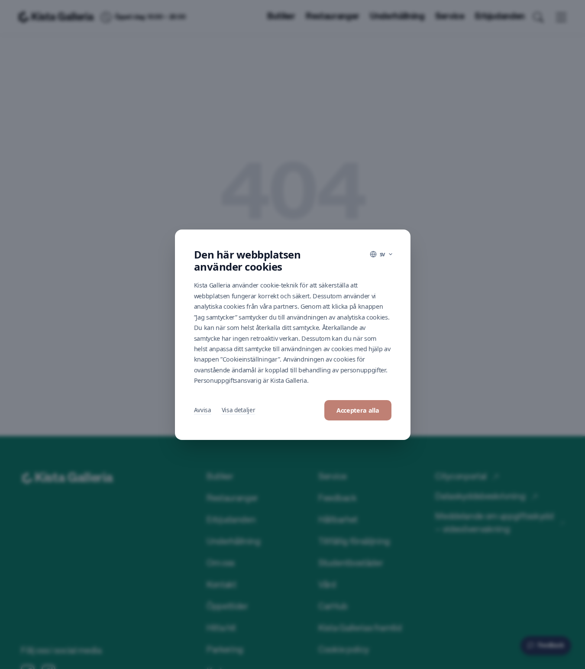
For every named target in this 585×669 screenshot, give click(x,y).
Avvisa (202, 410)
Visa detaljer (238, 410)
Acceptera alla (357, 410)
